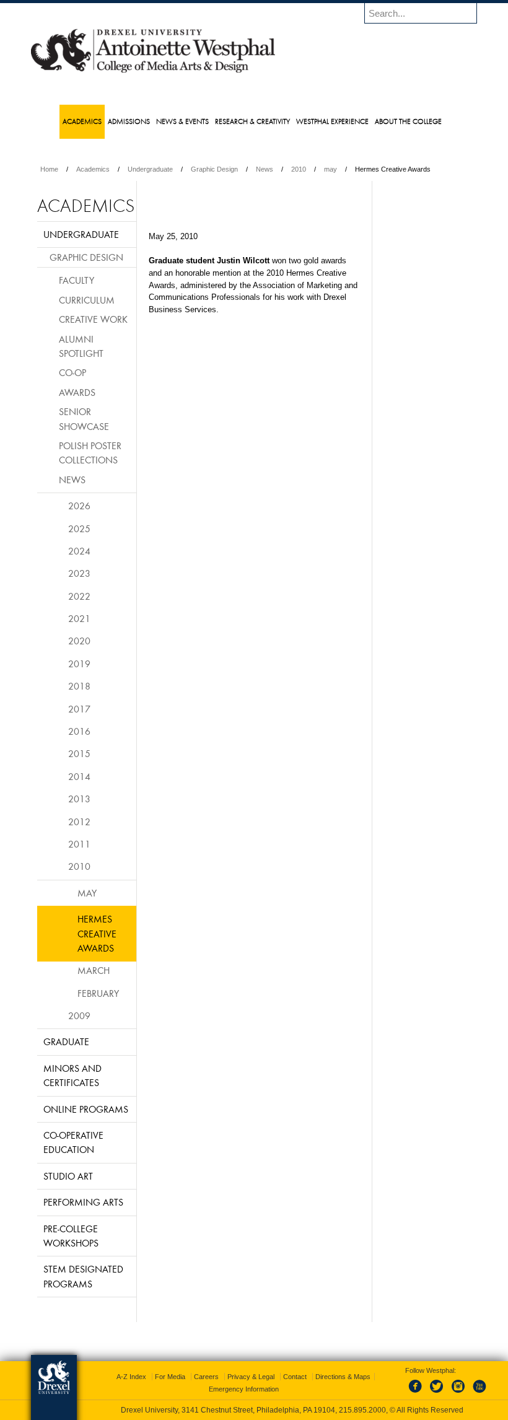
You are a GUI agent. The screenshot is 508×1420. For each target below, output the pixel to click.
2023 (79, 573)
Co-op (72, 372)
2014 (79, 776)
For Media (170, 1376)
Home (49, 169)
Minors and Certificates (72, 1075)
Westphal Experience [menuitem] (332, 121)
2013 (79, 798)
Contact (295, 1376)
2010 (298, 169)
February (98, 993)
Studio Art (68, 1176)
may (330, 169)
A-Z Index (131, 1376)
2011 (79, 844)
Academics (93, 169)
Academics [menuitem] (82, 121)
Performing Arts (83, 1202)
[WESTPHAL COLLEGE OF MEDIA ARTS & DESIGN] (153, 72)
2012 (79, 821)
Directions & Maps (342, 1376)
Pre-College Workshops (71, 1235)
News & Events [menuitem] (182, 121)
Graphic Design (214, 169)
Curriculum (87, 300)
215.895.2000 (362, 1410)
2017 (79, 709)
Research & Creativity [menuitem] (252, 121)
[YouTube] (479, 1393)
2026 (79, 505)
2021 (79, 618)
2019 (79, 663)
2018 (79, 686)
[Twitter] (438, 1393)
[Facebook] (417, 1393)
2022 (79, 596)
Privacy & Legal (250, 1376)
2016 (79, 731)
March (93, 970)
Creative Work (93, 319)
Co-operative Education (73, 1142)
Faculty (76, 280)
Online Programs (85, 1109)
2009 (79, 1015)
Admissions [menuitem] (129, 121)
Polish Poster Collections (90, 452)
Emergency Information (244, 1389)
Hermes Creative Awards (96, 933)
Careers (206, 1376)
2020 (79, 640)
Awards (77, 392)
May (87, 893)
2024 (79, 551)
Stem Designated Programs (83, 1276)
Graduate (66, 1041)
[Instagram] (458, 1393)
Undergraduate (150, 169)
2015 (79, 753)
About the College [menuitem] (408, 121)
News (264, 169)
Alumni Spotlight (81, 346)
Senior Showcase (84, 418)
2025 (79, 528)
